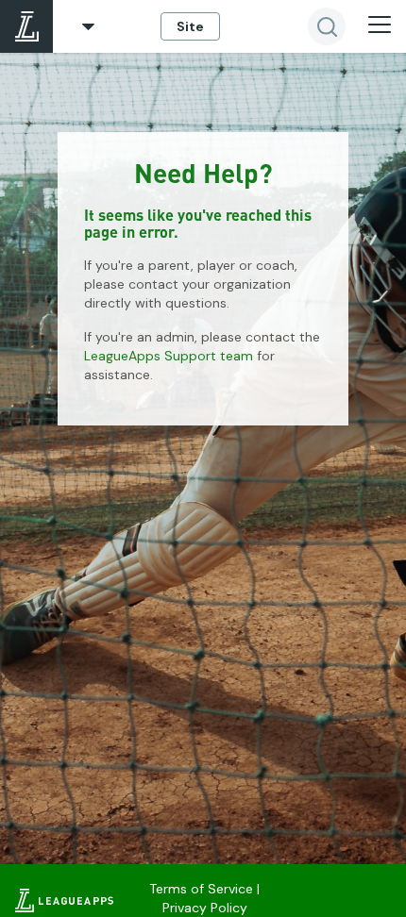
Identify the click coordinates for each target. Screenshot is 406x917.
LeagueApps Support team (168, 355)
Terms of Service (201, 888)
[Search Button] (327, 26)
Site (190, 26)
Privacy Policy (204, 907)
